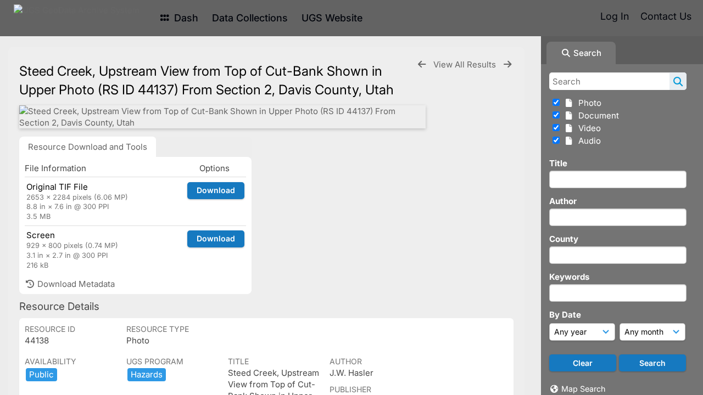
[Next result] (507, 64)
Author (563, 201)
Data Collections (250, 18)
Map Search (583, 388)
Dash (184, 18)
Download (216, 190)
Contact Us (665, 16)
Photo (587, 103)
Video (587, 128)
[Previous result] (422, 64)
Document (596, 115)
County (563, 239)
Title (558, 163)
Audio (587, 141)
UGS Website (332, 18)
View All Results (465, 64)
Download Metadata (75, 284)
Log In (614, 16)
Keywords (569, 277)
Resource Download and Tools (87, 147)
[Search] (678, 81)
